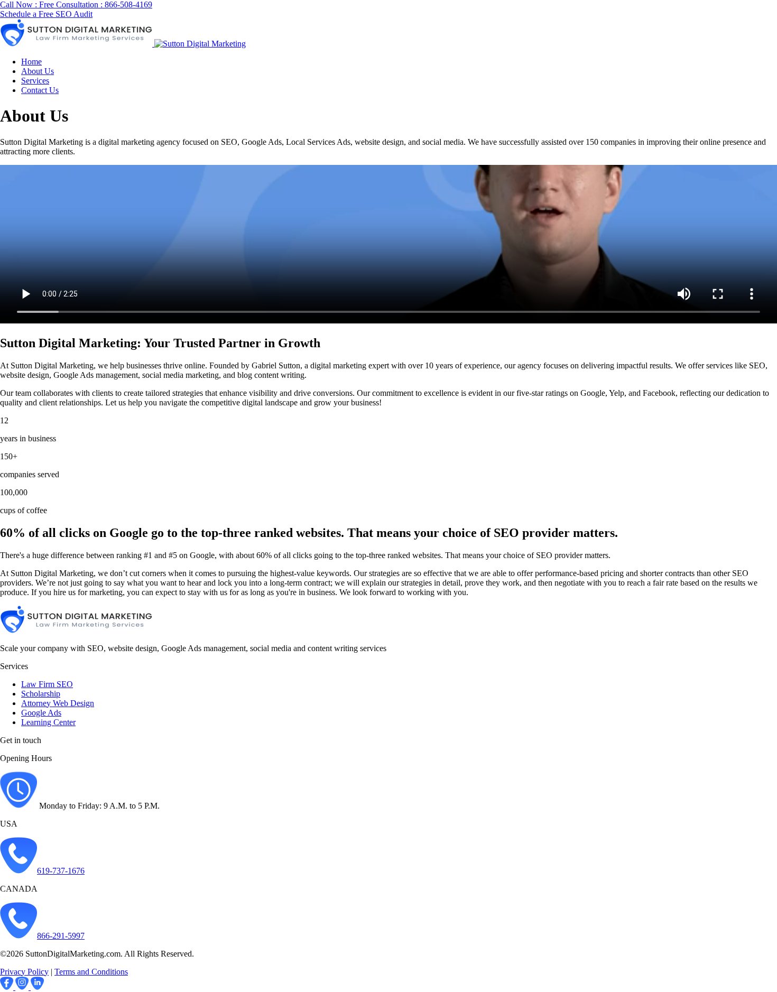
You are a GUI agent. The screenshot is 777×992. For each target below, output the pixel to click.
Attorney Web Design (57, 703)
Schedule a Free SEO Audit (46, 14)
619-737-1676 (61, 870)
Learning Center (48, 722)
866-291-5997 (61, 935)
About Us (37, 71)
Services (35, 80)
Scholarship (40, 693)
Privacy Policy (24, 971)
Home (31, 61)
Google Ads (41, 712)
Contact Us (40, 90)
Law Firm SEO (47, 684)
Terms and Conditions (91, 971)
